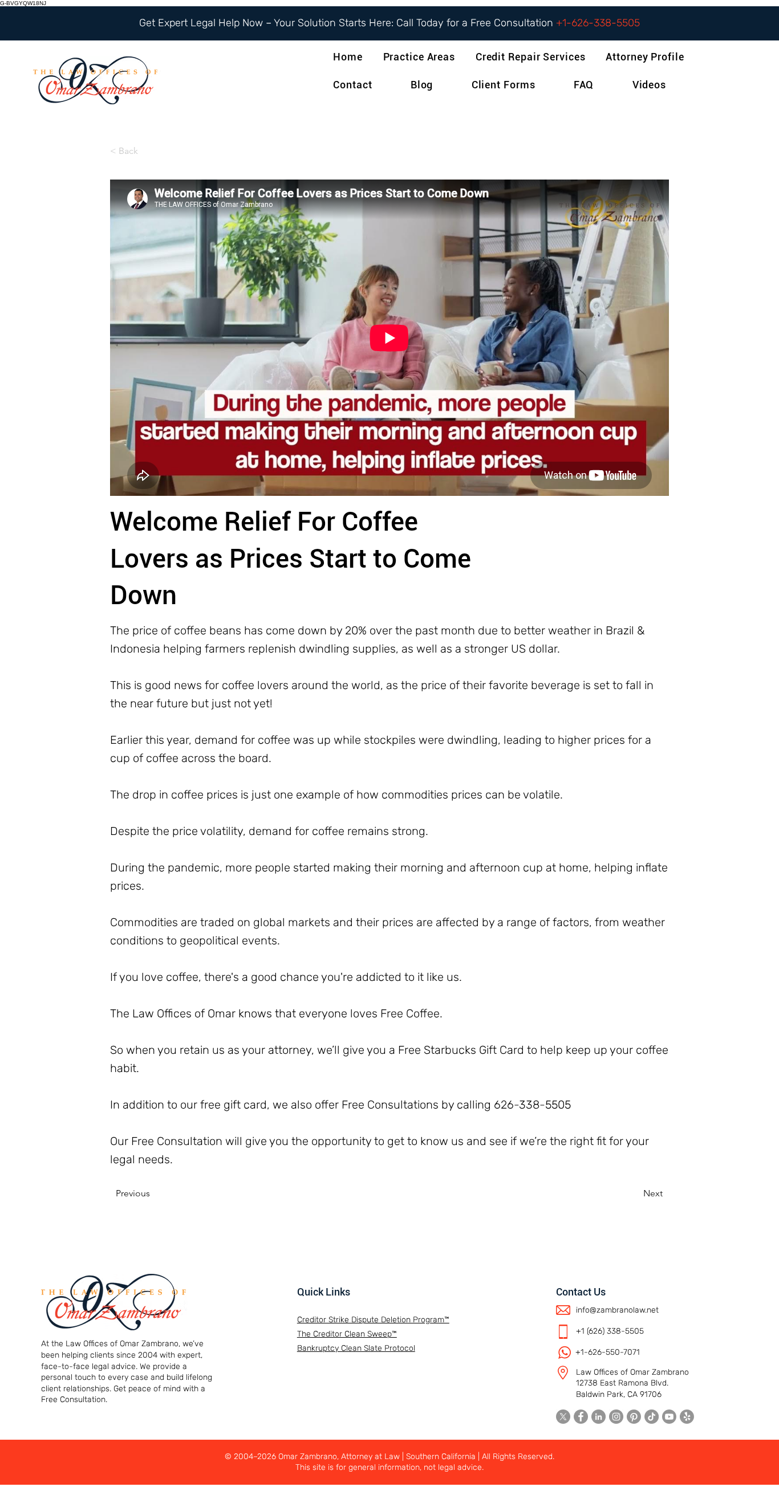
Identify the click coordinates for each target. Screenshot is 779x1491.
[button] (647, 56)
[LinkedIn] (598, 1416)
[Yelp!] (687, 1416)
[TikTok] (651, 1416)
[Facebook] (581, 1416)
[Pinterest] (634, 1416)
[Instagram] (616, 1416)
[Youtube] (669, 1416)
